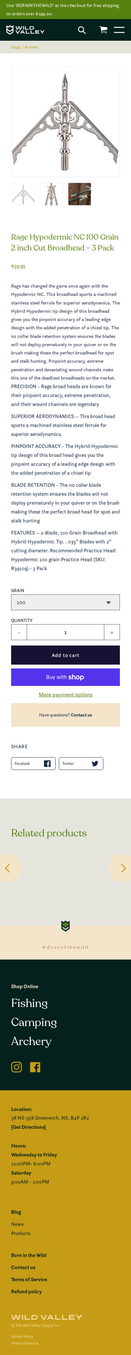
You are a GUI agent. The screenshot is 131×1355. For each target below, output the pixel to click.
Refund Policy (22, 1336)
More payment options (66, 694)
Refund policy (26, 1291)
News (17, 1224)
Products (21, 1233)
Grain (17, 590)
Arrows (31, 47)
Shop (16, 47)
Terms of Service (29, 1279)
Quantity (21, 620)
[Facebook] (35, 1066)
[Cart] (103, 29)
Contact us (81, 715)
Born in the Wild (28, 1255)
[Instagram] (16, 1066)
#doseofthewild (65, 947)
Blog (16, 1212)
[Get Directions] (28, 1127)
